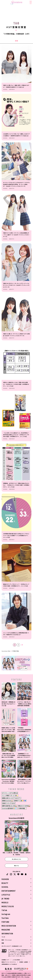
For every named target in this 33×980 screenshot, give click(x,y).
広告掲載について (5, 959)
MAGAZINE (6, 930)
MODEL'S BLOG (8, 906)
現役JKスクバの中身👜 (24, 806)
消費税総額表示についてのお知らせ (9, 964)
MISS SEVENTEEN (9, 926)
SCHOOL (5, 887)
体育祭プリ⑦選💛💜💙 (20, 800)
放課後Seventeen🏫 (7, 800)
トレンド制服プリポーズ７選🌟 (10, 795)
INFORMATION (7, 933)
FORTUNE (5, 922)
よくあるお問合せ (16, 959)
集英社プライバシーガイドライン (9, 962)
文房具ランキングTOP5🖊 (8, 803)
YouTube (5, 918)
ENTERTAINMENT (9, 891)
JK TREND (5, 898)
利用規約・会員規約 (23, 962)
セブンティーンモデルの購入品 (10, 793)
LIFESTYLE (6, 895)
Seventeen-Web (6, 651)
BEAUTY (5, 883)
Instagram (6, 914)
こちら (27, 977)
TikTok (4, 910)
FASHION (5, 879)
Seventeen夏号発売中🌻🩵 (9, 808)
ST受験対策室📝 (22, 808)
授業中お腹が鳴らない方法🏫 (9, 806)
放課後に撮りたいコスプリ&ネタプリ (11, 798)
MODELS (5, 902)
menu (31, 3)
